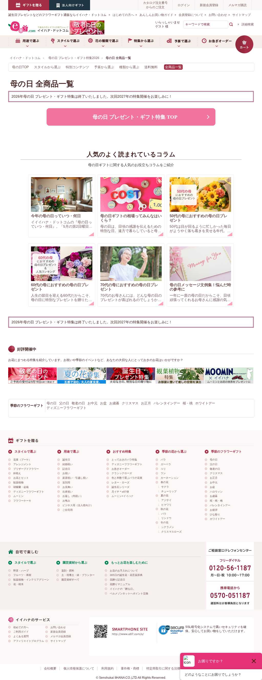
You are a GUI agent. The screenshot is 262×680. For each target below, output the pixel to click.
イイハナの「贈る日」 (122, 588)
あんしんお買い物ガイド (156, 15)
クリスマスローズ (171, 531)
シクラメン (167, 527)
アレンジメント (22, 464)
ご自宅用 (67, 509)
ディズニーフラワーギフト (66, 408)
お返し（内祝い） (72, 496)
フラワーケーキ (22, 500)
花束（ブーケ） (22, 459)
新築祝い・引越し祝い (75, 477)
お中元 (92, 403)
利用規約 (107, 668)
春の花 (164, 482)
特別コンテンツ (77, 67)
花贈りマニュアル (120, 584)
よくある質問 (21, 636)
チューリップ (169, 491)
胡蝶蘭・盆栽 (21, 487)
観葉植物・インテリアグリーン (31, 579)
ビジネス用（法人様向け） (77, 505)
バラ (163, 459)
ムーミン (18, 496)
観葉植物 (18, 482)
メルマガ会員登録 (60, 636)
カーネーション (170, 477)
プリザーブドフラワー (26, 468)
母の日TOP (20, 67)
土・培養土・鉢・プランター (78, 575)
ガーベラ (166, 464)
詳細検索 (248, 24)
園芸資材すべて (70, 579)
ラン (163, 473)
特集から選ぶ (141, 41)
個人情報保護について (78, 668)
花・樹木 (18, 584)
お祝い (66, 473)
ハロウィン (216, 491)
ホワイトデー (205, 403)
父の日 (64, 403)
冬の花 (164, 522)
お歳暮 (114, 403)
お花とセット (21, 477)
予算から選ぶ (104, 67)
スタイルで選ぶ (65, 41)
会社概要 (50, 668)
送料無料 (151, 67)
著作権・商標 (130, 668)
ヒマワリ (166, 504)
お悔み (66, 500)
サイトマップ (241, 15)
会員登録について (191, 15)
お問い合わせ (218, 15)
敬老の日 (78, 403)
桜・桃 (188, 403)
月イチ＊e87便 (120, 491)
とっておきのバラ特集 (124, 459)
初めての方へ (21, 627)
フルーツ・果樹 (22, 575)
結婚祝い (67, 464)
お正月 (146, 403)
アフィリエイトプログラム (28, 640)
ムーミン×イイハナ (123, 496)
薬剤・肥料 (67, 570)
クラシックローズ (122, 473)
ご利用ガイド (21, 631)
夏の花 (164, 495)
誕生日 (66, 459)
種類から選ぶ (129, 67)
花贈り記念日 (117, 579)
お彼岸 (213, 509)
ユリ (163, 468)
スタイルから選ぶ (47, 67)
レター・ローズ (120, 482)
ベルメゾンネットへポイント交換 (129, 593)
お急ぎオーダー (216, 41)
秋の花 (164, 509)
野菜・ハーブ (21, 570)
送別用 (66, 482)
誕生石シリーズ (120, 487)
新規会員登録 (209, 5)
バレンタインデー (167, 403)
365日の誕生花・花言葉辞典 (126, 575)
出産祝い (67, 491)
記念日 (66, 468)
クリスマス (130, 403)
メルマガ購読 (237, 5)
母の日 (52, 403)
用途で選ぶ (27, 41)
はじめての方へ (123, 15)
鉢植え (17, 473)
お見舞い (67, 487)
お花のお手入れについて (124, 570)
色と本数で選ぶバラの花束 (127, 477)
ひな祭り (215, 514)
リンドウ (166, 518)
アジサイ (166, 500)
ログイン (184, 5)
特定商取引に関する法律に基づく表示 (172, 668)
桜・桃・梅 (216, 500)
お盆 (103, 403)
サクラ (165, 486)
